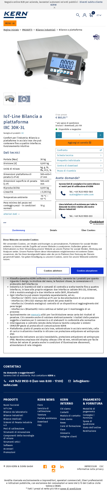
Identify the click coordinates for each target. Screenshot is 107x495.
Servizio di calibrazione (44, 410)
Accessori (8, 448)
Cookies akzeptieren (87, 271)
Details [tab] (53, 230)
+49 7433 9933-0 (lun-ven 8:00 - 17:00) (36, 381)
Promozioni (9, 452)
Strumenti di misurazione (16, 432)
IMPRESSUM (90, 466)
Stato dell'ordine (92, 427)
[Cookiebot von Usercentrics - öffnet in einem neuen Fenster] (91, 223)
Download (42, 421)
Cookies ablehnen (53, 271)
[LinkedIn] (62, 467)
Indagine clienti (68, 436)
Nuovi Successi (11, 405)
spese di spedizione (70, 488)
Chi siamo (65, 408)
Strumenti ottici (11, 442)
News (63, 422)
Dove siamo (66, 419)
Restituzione (89, 431)
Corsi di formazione (70, 426)
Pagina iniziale (11, 29)
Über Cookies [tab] (88, 230)
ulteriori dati (10, 214)
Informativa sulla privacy (90, 469)
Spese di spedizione (88, 422)
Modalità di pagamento (89, 410)
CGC (101, 466)
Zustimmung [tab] (18, 230)
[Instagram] (53, 471)
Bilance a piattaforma (70, 29)
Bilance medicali (12, 419)
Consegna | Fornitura (88, 416)
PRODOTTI (27, 29)
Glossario (65, 433)
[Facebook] (45, 467)
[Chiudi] (54, 7)
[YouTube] (53, 467)
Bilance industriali (45, 29)
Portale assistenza (47, 418)
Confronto (62, 150)
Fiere (40, 405)
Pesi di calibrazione (13, 428)
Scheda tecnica (65, 155)
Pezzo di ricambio (66, 170)
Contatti (64, 412)
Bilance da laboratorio (15, 412)
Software (8, 445)
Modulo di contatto (70, 415)
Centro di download (67, 165)
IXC (22, 133)
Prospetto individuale (68, 160)
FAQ (39, 425)
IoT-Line (7, 408)
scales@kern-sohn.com (81, 194)
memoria (36, 314)
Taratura (41, 414)
